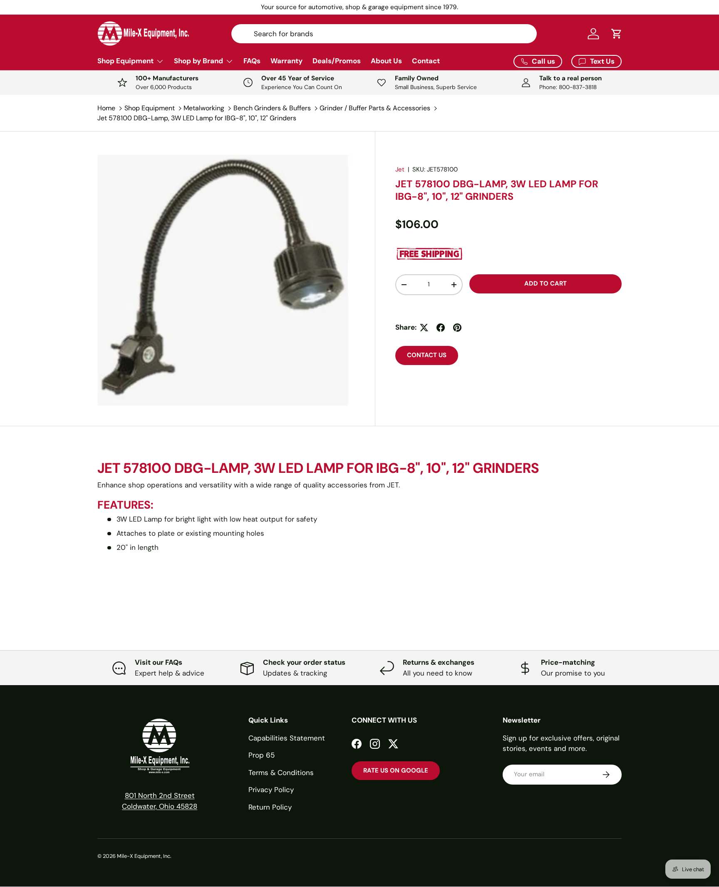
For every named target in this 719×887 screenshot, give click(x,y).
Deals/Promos (336, 60)
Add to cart (545, 283)
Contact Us (426, 355)
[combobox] (384, 33)
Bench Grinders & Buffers (272, 108)
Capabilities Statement (286, 738)
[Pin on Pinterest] (457, 327)
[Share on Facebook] (440, 327)
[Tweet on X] (424, 327)
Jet (399, 169)
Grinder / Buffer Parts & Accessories (375, 108)
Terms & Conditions (281, 772)
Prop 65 (261, 755)
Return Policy (270, 807)
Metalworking (203, 108)
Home (106, 108)
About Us (386, 60)
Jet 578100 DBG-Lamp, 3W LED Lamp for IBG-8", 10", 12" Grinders (196, 118)
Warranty (286, 60)
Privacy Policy (271, 789)
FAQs (251, 60)
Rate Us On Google (395, 770)
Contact (426, 60)
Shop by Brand (198, 60)
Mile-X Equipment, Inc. (144, 856)
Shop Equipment (125, 60)
